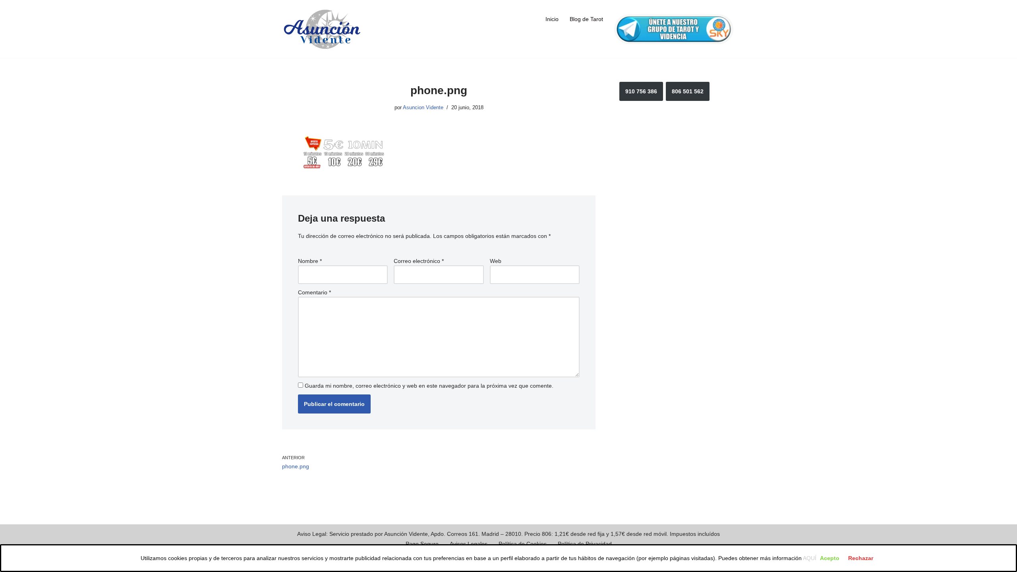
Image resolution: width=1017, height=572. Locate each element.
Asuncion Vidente (423, 107)
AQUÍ (809, 558)
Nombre (310, 261)
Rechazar (860, 558)
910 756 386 (641, 91)
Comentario (314, 292)
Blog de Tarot (586, 19)
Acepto (829, 558)
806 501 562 (688, 91)
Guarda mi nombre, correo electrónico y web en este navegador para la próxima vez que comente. (429, 386)
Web (495, 261)
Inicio (552, 19)
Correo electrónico (419, 261)
